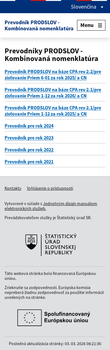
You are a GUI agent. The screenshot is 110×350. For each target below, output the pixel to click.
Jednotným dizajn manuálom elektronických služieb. (51, 206)
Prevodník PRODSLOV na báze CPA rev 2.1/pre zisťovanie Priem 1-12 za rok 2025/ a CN (53, 111)
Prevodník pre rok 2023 (29, 138)
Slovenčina (84, 6)
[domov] (55, 245)
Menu (87, 25)
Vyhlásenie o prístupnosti (50, 188)
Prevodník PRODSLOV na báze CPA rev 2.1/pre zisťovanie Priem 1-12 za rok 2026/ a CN (53, 92)
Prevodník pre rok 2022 (29, 149)
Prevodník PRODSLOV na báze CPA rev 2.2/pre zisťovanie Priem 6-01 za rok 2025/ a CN (53, 74)
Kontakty (13, 188)
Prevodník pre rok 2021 (29, 161)
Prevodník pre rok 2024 (29, 126)
